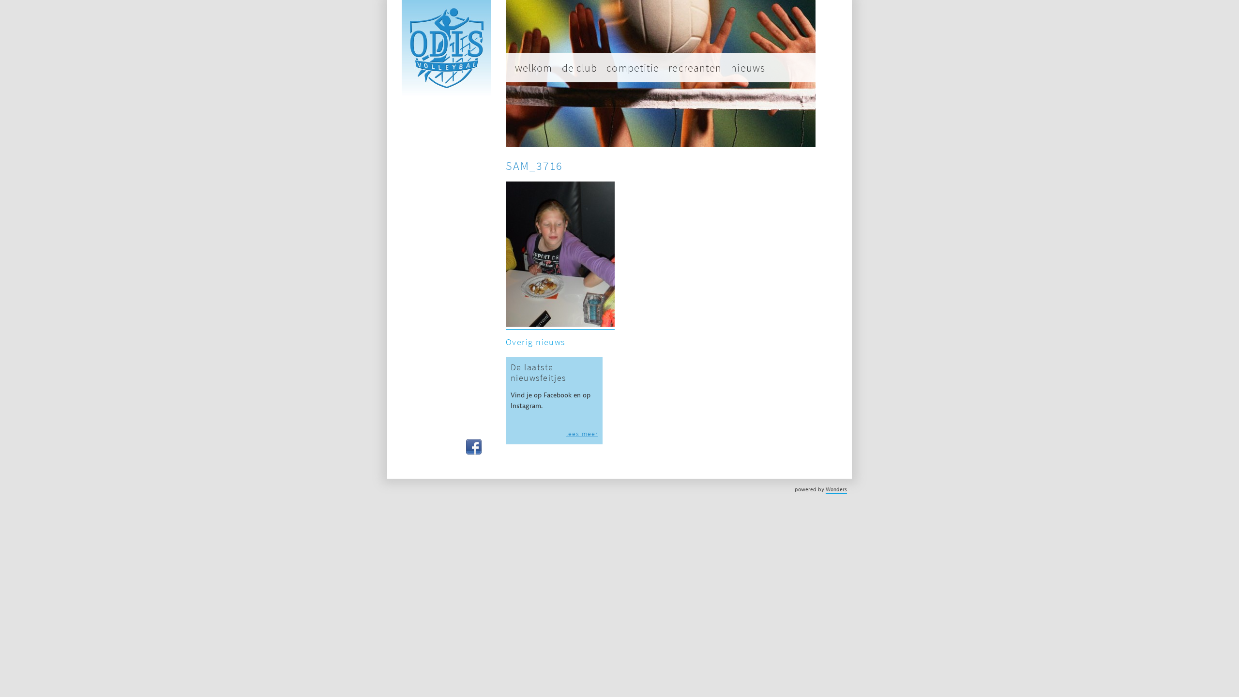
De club (580, 68)
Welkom (534, 68)
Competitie (632, 68)
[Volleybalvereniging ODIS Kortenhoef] (446, 94)
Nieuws (748, 68)
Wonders (836, 489)
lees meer (582, 434)
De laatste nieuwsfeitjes (538, 373)
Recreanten (695, 68)
